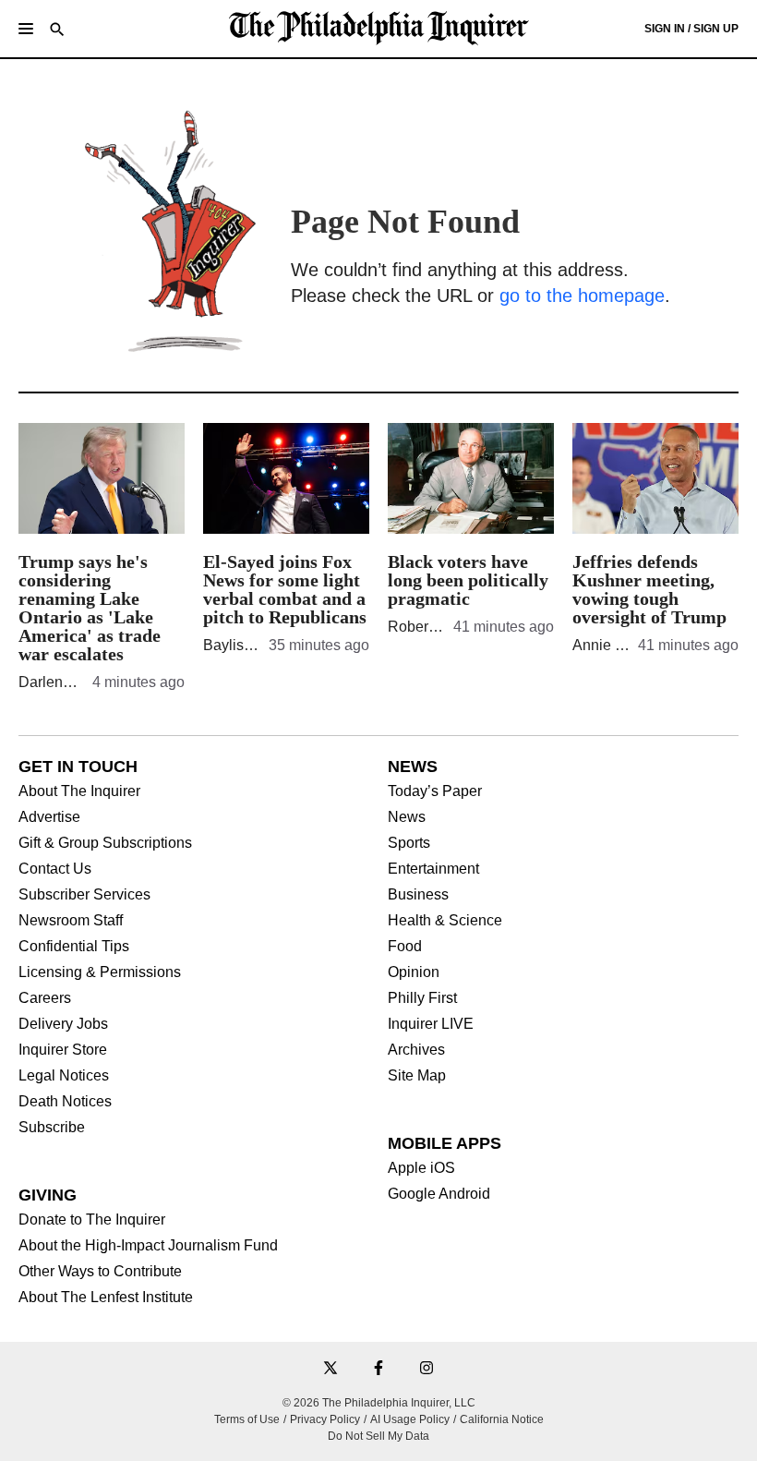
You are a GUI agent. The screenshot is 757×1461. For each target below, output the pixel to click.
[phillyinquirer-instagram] (426, 1369)
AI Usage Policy (410, 1419)
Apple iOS (421, 1168)
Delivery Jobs (63, 1024)
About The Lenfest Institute (105, 1297)
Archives (416, 1050)
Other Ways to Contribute (100, 1271)
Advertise (49, 817)
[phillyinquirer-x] (330, 1369)
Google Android (439, 1194)
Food (405, 946)
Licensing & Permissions (99, 972)
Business (418, 894)
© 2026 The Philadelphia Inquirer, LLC (378, 1402)
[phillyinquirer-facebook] (378, 1369)
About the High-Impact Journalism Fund (148, 1245)
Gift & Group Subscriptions (105, 843)
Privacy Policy (325, 1419)
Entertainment (433, 869)
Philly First (422, 998)
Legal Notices (63, 1076)
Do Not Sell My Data (378, 1436)
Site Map (417, 1076)
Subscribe (51, 1127)
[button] (25, 28)
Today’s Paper (435, 791)
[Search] (57, 31)
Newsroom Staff (70, 920)
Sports (409, 843)
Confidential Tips (73, 946)
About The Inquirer (79, 791)
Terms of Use (247, 1419)
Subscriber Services (84, 894)
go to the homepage (582, 295)
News (407, 817)
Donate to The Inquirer (91, 1220)
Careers (44, 998)
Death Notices (65, 1101)
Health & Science (445, 920)
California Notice (502, 1419)
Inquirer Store (62, 1050)
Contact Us (54, 869)
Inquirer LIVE (431, 1024)
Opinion (413, 972)
